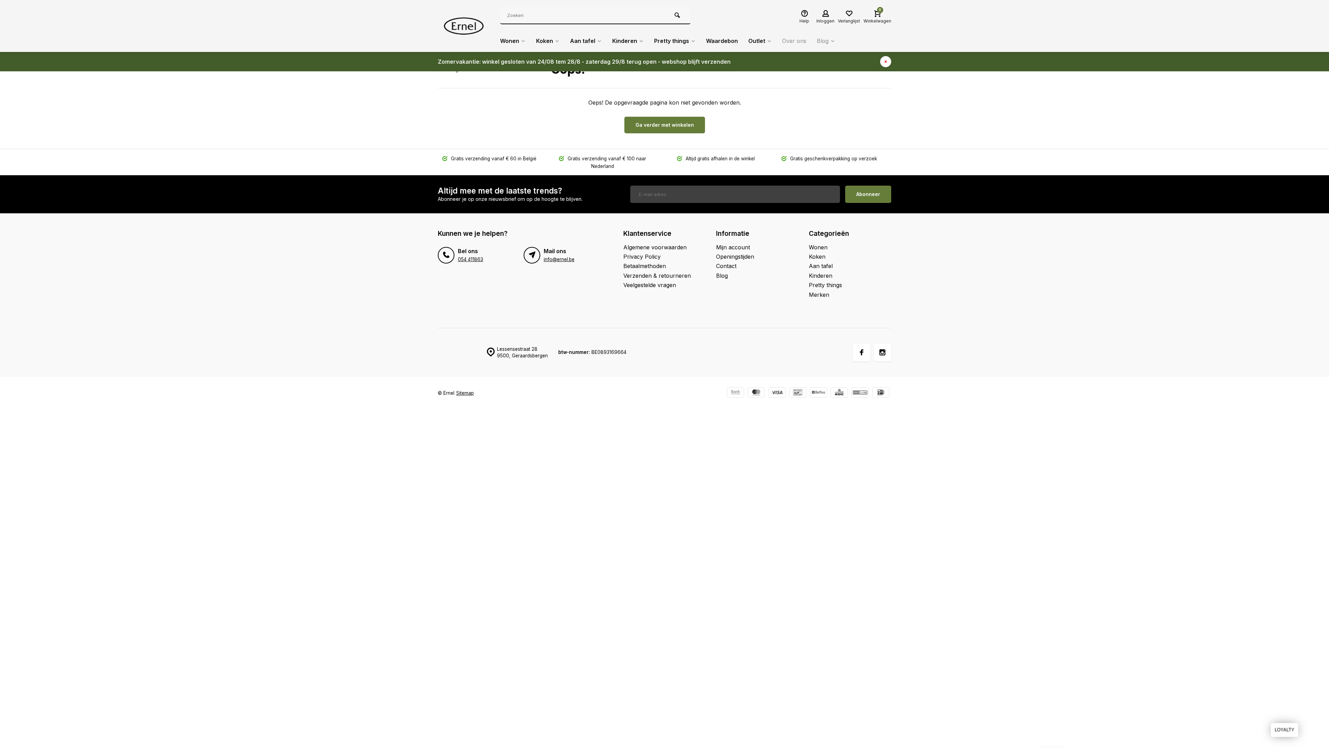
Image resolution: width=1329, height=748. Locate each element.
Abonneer (868, 194)
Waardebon (722, 40)
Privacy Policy (642, 256)
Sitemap (465, 393)
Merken (819, 294)
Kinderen (624, 40)
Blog (823, 40)
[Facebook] (861, 352)
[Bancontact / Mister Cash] (797, 393)
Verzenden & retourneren (657, 275)
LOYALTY (1284, 729)
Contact (726, 265)
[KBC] (839, 393)
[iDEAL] (880, 393)
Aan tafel (582, 40)
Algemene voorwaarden (655, 247)
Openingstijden (735, 256)
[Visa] (777, 393)
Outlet (756, 40)
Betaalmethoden (644, 265)
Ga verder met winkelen (664, 125)
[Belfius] (818, 393)
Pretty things (671, 40)
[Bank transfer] (735, 393)
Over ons (794, 40)
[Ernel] (464, 26)
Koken (544, 40)
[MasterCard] (756, 393)
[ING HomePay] (860, 393)
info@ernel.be (559, 259)
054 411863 (470, 259)
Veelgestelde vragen (649, 285)
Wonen (509, 40)
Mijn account (733, 247)
